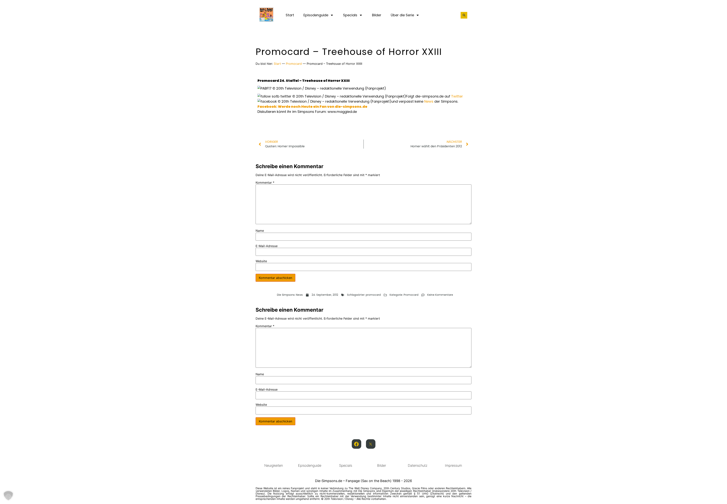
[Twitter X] (370, 444)
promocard (373, 295)
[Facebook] (356, 444)
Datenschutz (417, 465)
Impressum (453, 465)
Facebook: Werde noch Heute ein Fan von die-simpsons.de (312, 106)
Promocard (294, 64)
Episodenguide (315, 15)
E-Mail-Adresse (267, 245)
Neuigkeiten (273, 465)
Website (261, 261)
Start (290, 15)
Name (260, 230)
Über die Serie (402, 15)
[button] (464, 15)
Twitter (457, 96)
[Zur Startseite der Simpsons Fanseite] (266, 20)
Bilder (376, 15)
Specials (350, 15)
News (428, 101)
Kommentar (265, 182)
